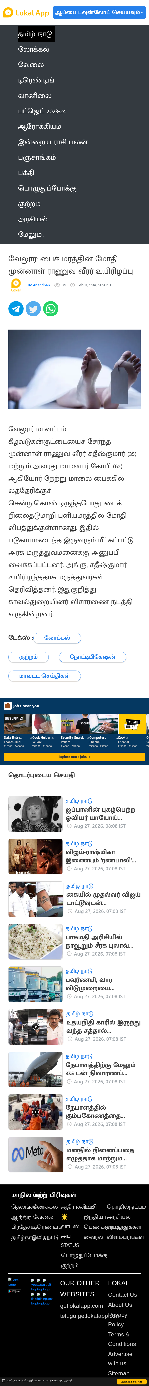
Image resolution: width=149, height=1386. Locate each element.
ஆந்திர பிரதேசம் (23, 1222)
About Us (120, 1305)
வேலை (43, 1217)
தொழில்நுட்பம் (126, 1207)
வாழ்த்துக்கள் (124, 1227)
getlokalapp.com (81, 1306)
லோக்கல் (45, 1207)
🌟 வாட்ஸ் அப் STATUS (70, 1231)
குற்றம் (70, 1265)
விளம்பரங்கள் (125, 1237)
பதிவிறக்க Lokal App (132, 1381)
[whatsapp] (52, 311)
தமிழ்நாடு (24, 1238)
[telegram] (17, 311)
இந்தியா (95, 1217)
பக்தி (90, 1207)
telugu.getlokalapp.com (90, 1316)
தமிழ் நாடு (35, 34)
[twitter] (34, 311)
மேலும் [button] (30, 234)
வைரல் (93, 1237)
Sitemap (119, 1373)
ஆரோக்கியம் (78, 1207)
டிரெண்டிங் (47, 1227)
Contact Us (122, 1295)
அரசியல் (119, 1217)
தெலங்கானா (28, 1207)
